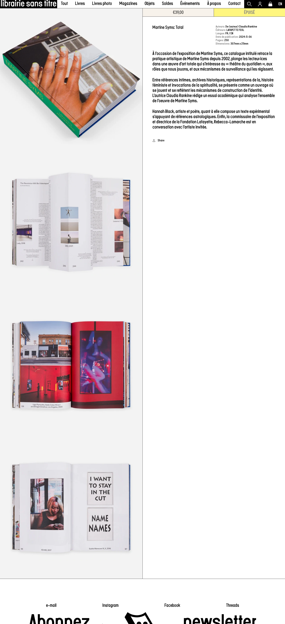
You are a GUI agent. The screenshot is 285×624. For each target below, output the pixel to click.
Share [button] (161, 140)
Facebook (172, 605)
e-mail (51, 605)
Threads (232, 605)
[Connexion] (260, 4)
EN (280, 4)
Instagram (110, 605)
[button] (80, 4)
